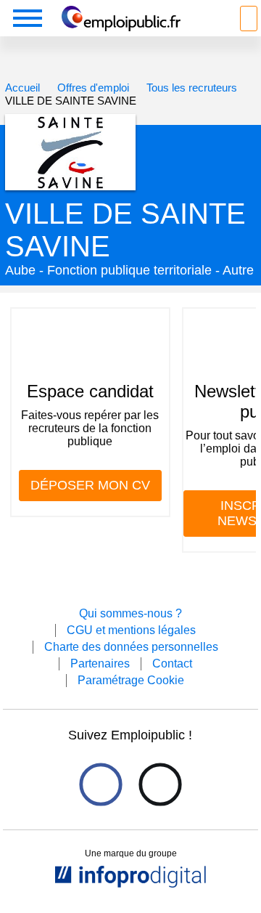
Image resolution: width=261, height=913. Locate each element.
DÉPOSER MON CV (90, 485)
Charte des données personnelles (131, 647)
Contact (172, 663)
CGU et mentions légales (131, 630)
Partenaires (100, 663)
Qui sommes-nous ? (130, 613)
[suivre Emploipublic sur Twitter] (159, 784)
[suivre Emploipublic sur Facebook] (100, 784)
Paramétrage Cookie (131, 680)
